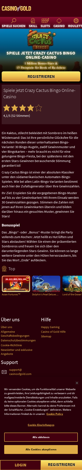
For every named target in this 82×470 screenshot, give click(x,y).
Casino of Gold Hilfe (53, 332)
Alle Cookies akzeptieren (41, 449)
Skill (33, 26)
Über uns (6, 327)
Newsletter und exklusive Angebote (16, 352)
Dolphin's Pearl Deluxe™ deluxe (46, 294)
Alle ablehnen (41, 437)
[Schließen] (77, 383)
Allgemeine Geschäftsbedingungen (15, 334)
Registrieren (41, 76)
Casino (59, 26)
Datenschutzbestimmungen (18, 340)
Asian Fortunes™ (11, 294)
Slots (45, 26)
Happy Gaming (50, 327)
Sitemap (46, 336)
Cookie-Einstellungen (41, 425)
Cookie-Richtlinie (11, 345)
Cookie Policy (54, 414)
